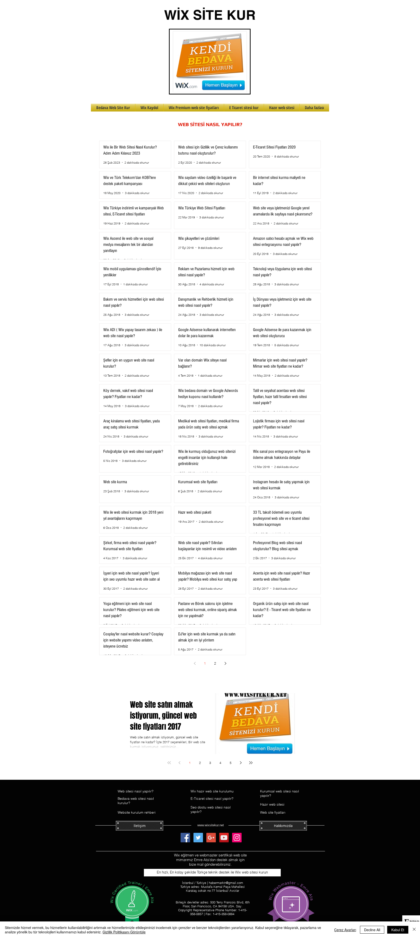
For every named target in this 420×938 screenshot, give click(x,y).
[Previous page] (194, 663)
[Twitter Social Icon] (198, 837)
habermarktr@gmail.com (226, 883)
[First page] (169, 762)
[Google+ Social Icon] (211, 837)
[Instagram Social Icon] (237, 837)
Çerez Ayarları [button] (345, 929)
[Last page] (250, 762)
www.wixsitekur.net (210, 825)
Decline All (372, 929)
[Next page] (225, 663)
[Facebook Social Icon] (185, 837)
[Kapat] (414, 929)
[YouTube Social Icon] (224, 837)
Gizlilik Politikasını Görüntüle (124, 931)
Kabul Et (397, 929)
